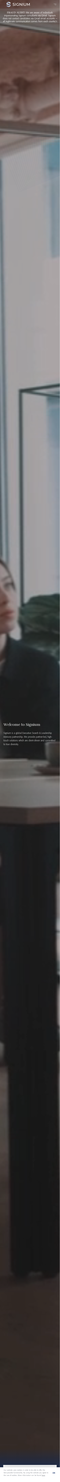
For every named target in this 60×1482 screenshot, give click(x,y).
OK (54, 1473)
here (43, 1475)
